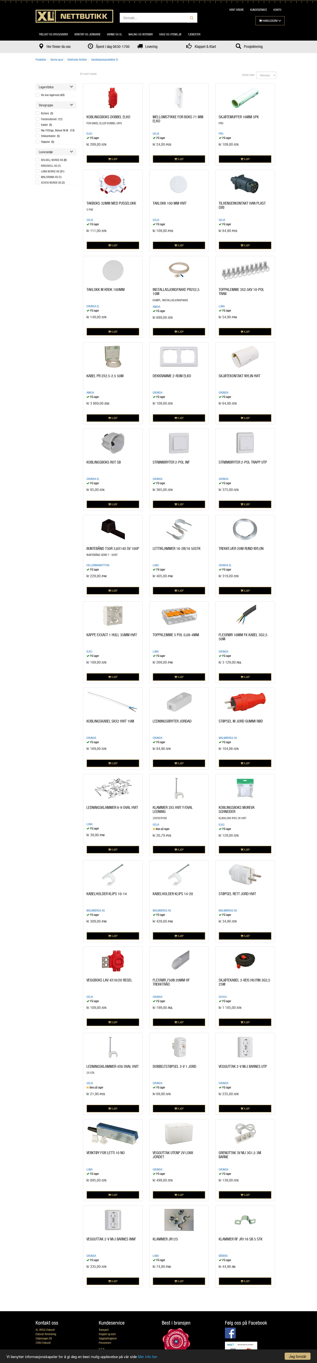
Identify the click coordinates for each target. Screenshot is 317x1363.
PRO (221, 133)
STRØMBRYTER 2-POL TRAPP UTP (243, 462)
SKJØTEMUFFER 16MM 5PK (239, 116)
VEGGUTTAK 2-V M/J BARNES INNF (111, 1239)
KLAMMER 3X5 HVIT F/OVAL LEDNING (173, 809)
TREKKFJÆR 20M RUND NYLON (241, 548)
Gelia (156, 133)
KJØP (114, 159)
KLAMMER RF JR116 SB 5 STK (240, 1239)
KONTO (277, 9)
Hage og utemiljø (170, 34)
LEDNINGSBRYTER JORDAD (172, 721)
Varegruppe (46, 105)
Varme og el (114, 34)
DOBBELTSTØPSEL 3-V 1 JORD (174, 1066)
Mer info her (147, 1356)
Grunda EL (92, 306)
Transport (104, 1329)
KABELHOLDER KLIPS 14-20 (173, 893)
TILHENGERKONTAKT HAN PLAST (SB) (242, 205)
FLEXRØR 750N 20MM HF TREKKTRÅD (171, 982)
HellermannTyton (97, 565)
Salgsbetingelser (108, 1338)
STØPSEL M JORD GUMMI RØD (241, 721)
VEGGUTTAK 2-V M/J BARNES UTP (243, 1066)
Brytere (47, 113)
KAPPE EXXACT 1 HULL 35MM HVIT (111, 634)
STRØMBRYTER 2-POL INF (171, 462)
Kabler (46, 124)
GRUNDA (157, 392)
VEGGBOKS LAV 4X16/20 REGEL (109, 980)
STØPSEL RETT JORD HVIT (237, 893)
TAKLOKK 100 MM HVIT (170, 203)
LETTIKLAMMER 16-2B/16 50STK (177, 548)
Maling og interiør (141, 34)
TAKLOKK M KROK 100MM (105, 289)
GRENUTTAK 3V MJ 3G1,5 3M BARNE (240, 1154)
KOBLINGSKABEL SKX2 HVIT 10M (110, 721)
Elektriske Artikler (77, 59)
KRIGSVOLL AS (51, 165)
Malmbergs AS (228, 738)
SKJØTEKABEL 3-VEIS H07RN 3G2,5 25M (244, 982)
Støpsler (47, 142)
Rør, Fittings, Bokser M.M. (57, 130)
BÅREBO (223, 1255)
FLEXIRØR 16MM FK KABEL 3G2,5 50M (243, 636)
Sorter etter (248, 75)
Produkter (41, 59)
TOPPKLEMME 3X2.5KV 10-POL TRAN (241, 291)
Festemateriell (51, 119)
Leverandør (46, 152)
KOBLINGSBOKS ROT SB (103, 462)
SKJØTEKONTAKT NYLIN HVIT (239, 375)
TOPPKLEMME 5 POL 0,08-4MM (176, 634)
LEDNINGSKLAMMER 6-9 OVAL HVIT (112, 807)
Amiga (156, 306)
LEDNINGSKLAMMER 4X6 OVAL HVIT (112, 1066)
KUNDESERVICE (258, 9)
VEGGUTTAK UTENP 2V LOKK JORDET (173, 1154)
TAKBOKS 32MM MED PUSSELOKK (111, 203)
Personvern (105, 1342)
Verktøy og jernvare (87, 34)
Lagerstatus (46, 87)
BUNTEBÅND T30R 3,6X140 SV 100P (112, 548)
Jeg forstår (297, 1356)
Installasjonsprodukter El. (105, 59)
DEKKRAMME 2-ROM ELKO (172, 375)
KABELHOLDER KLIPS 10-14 (106, 893)
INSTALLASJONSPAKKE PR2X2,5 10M (176, 291)
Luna (222, 306)
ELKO (89, 133)
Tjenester (194, 34)
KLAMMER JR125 (165, 1239)
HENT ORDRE (236, 9)
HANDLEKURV (270, 20)
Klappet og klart (107, 1334)
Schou (223, 997)
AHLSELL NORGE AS (54, 160)
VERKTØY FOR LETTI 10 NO (105, 1152)
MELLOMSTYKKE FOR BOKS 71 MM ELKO (178, 118)
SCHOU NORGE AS (53, 182)
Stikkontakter (50, 136)
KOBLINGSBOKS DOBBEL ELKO (108, 116)
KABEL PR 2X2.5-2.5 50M (105, 375)
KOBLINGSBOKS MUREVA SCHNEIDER (236, 809)
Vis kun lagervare (52, 95)
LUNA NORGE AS (52, 171)
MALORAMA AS (51, 177)
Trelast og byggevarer (53, 34)
